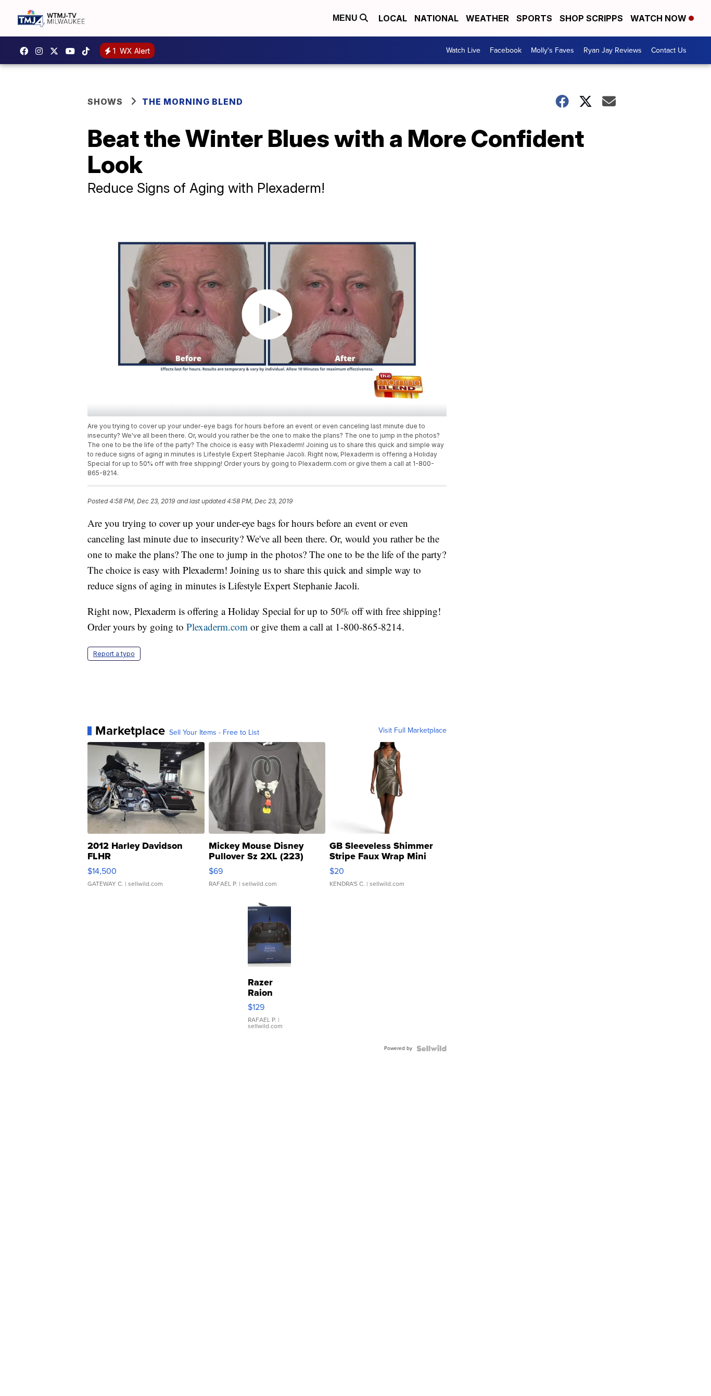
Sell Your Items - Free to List (214, 732)
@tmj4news (88, 51)
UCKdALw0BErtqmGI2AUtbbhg (73, 51)
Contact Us (669, 50)
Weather (487, 18)
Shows (105, 101)
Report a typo (114, 654)
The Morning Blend (192, 101)
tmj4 (26, 51)
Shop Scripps (591, 18)
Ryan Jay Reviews (612, 50)
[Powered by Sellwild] (431, 1048)
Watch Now (659, 18)
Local (392, 18)
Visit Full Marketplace (412, 730)
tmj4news (41, 51)
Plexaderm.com (217, 626)
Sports (534, 18)
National (436, 18)
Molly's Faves (552, 50)
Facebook (506, 50)
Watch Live (463, 50)
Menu (346, 18)
